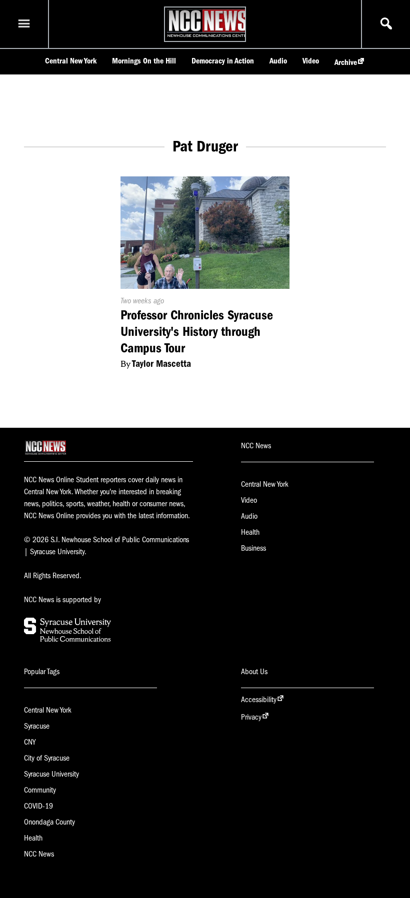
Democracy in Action (223, 60)
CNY (30, 742)
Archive (345, 62)
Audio (278, 60)
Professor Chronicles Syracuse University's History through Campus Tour (196, 331)
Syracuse (37, 726)
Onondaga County (49, 822)
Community (40, 790)
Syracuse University (51, 774)
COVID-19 (38, 806)
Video (310, 60)
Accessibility (258, 699)
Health (250, 532)
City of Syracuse (47, 758)
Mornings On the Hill (144, 60)
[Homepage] (208, 36)
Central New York (70, 60)
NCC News (39, 854)
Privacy (251, 717)
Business (253, 548)
